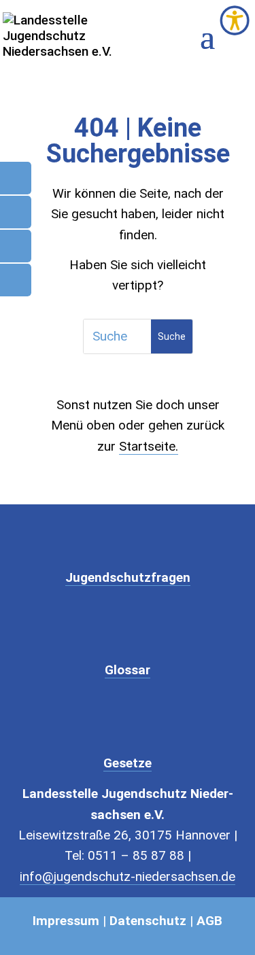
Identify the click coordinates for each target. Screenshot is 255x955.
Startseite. (148, 446)
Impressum (66, 920)
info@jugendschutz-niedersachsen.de (127, 876)
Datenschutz (147, 920)
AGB (209, 920)
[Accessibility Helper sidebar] (234, 20)
